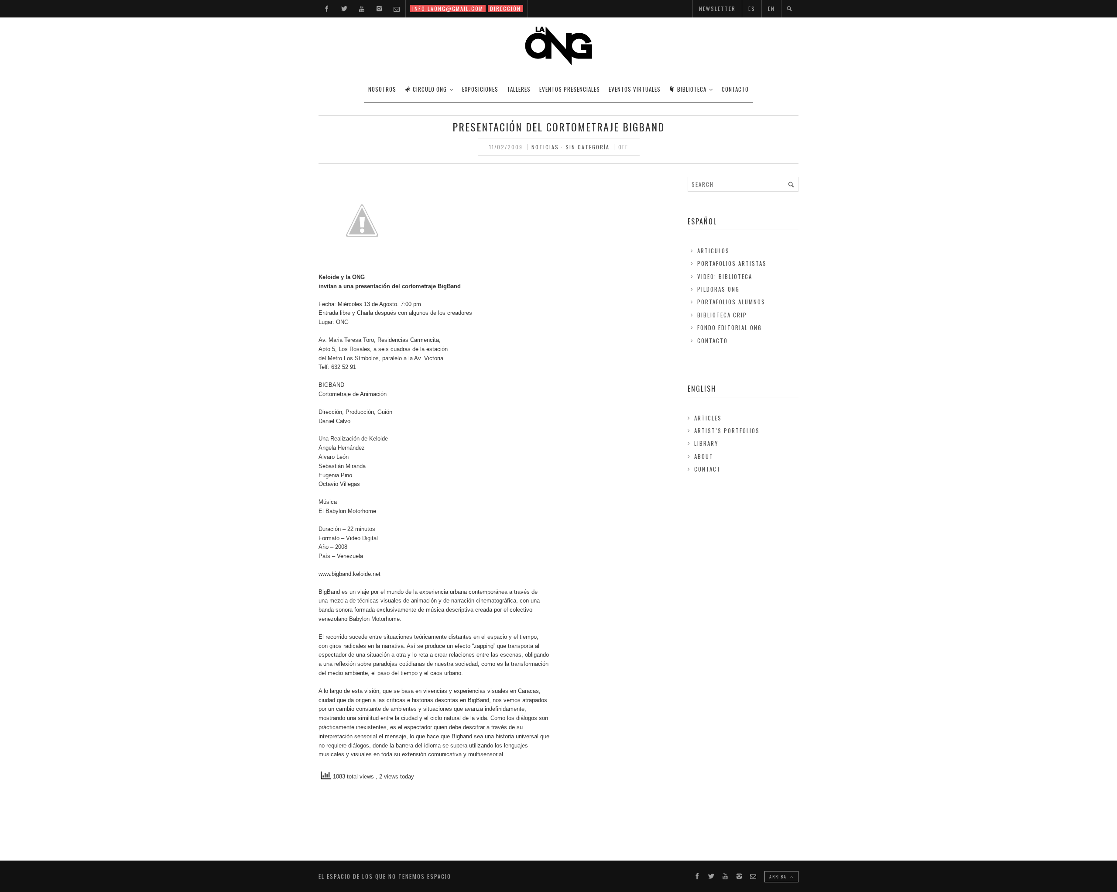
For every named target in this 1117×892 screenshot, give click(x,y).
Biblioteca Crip (722, 314)
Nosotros (382, 89)
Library (706, 443)
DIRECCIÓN (505, 8)
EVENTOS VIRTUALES (635, 89)
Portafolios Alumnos (731, 301)
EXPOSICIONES (480, 89)
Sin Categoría (587, 147)
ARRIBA (778, 876)
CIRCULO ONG (430, 89)
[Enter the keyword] (791, 184)
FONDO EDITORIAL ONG (729, 327)
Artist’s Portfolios (727, 430)
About (703, 456)
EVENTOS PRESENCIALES (569, 89)
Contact (707, 469)
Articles (708, 417)
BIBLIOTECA (691, 89)
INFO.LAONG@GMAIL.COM (447, 8)
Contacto (712, 340)
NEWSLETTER (717, 8)
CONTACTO (735, 89)
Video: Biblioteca (724, 276)
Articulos (713, 250)
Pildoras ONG (718, 289)
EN (771, 8)
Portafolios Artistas (732, 263)
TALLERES (519, 89)
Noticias (545, 147)
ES (751, 8)
